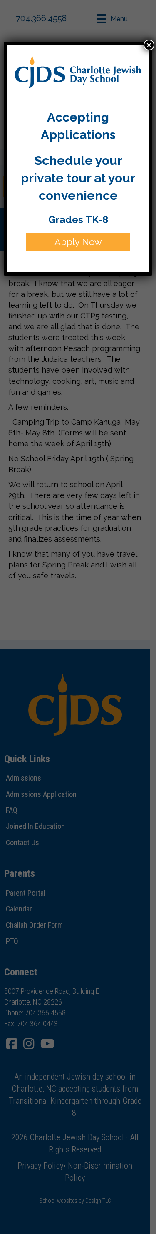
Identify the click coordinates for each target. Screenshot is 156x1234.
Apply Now (78, 241)
